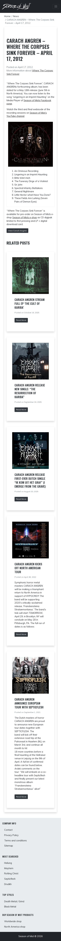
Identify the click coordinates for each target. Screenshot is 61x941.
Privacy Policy (11, 835)
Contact (8, 829)
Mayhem (8, 868)
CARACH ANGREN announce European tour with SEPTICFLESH (29, 703)
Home (7, 16)
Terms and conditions (15, 840)
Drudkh (8, 884)
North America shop (14, 926)
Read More (21, 320)
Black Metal (10, 906)
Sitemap (8, 845)
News (16, 16)
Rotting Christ (11, 873)
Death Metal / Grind (14, 901)
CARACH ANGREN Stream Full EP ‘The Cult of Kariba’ (30, 303)
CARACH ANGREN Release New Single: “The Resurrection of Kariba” (30, 391)
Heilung (8, 863)
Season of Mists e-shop (24, 217)
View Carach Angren (17, 230)
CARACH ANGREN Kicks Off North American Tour (28, 568)
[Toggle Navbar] (56, 6)
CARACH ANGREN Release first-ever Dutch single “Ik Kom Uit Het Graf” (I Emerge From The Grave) (30, 480)
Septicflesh (9, 878)
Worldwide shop (13, 921)
